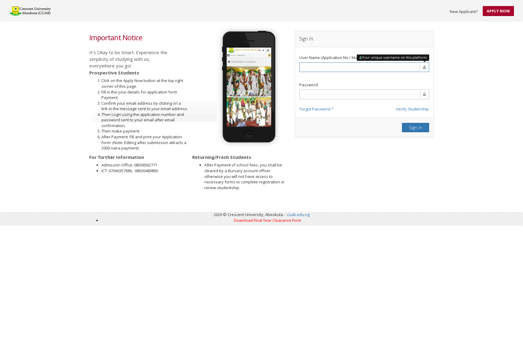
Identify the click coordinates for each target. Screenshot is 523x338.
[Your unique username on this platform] (364, 67)
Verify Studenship (412, 109)
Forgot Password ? (316, 109)
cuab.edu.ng (298, 214)
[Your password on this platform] (364, 94)
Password (308, 84)
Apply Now (498, 11)
